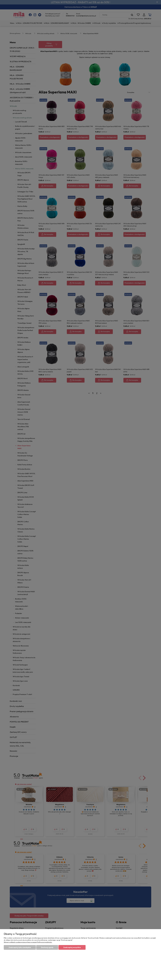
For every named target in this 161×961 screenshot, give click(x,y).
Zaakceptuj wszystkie (72, 947)
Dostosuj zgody (47, 947)
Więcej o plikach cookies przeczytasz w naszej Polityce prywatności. (28, 942)
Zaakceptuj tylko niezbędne (20, 947)
